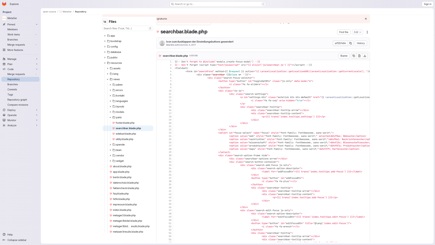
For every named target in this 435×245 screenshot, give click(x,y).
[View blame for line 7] (159, 81)
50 (170, 220)
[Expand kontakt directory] (110, 96)
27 (170, 145)
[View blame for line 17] (159, 113)
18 (170, 116)
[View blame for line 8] (159, 84)
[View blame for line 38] (159, 181)
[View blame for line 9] (159, 87)
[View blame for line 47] (159, 210)
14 (170, 103)
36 (170, 174)
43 (170, 197)
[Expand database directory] (105, 52)
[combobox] (127, 28)
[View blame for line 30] (159, 155)
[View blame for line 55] (159, 236)
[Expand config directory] (105, 47)
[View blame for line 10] (159, 90)
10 (170, 90)
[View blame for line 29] (159, 152)
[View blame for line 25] (159, 139)
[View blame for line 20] (159, 123)
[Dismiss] (366, 19)
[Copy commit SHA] (350, 43)
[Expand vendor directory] (110, 155)
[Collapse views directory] (108, 79)
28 (170, 149)
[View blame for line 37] (159, 178)
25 (170, 139)
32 (170, 161)
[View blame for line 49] (159, 216)
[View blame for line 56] (159, 239)
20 (170, 123)
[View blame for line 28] (159, 149)
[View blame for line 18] (159, 116)
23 (170, 132)
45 (170, 203)
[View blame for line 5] (159, 74)
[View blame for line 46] (159, 207)
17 (170, 113)
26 (170, 142)
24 (170, 136)
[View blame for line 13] (159, 100)
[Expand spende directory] (110, 145)
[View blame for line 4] (159, 71)
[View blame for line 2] (159, 65)
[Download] (365, 56)
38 (170, 181)
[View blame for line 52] (159, 226)
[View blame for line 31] (159, 158)
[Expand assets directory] (108, 68)
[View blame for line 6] (159, 77)
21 (170, 126)
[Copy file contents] (353, 56)
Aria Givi (170, 45)
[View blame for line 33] (159, 165)
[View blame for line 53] (159, 229)
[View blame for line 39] (159, 184)
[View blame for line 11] (159, 94)
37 (170, 178)
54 (170, 233)
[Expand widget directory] (110, 161)
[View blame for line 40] (159, 187)
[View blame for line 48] (159, 213)
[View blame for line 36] (159, 174)
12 (170, 97)
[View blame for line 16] (159, 110)
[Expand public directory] (105, 57)
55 (170, 236)
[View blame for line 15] (159, 107)
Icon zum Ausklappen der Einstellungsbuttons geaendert (199, 41)
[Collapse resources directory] (105, 63)
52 (170, 226)
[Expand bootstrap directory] (105, 41)
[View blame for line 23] (159, 132)
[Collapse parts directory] (110, 117)
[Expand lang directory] (108, 74)
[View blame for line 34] (159, 168)
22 (170, 129)
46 (170, 207)
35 (170, 171)
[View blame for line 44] (159, 200)
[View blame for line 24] (159, 136)
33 (170, 165)
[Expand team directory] (110, 150)
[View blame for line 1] (159, 61)
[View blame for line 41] (159, 191)
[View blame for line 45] (159, 204)
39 (170, 184)
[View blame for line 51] (159, 223)
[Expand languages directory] (110, 101)
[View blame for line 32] (159, 162)
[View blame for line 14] (159, 103)
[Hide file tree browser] (105, 21)
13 (170, 100)
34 (170, 168)
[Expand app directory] (105, 36)
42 (170, 194)
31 (170, 158)
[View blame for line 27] (159, 145)
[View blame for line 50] (159, 220)
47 (170, 210)
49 (170, 216)
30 (170, 155)
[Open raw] (359, 56)
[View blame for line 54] (159, 233)
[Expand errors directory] (110, 90)
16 (170, 110)
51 (170, 223)
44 (170, 200)
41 (170, 191)
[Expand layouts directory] (110, 106)
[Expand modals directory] (110, 112)
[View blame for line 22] (159, 129)
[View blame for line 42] (159, 194)
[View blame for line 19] (159, 119)
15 (170, 106)
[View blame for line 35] (159, 171)
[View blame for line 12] (159, 97)
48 (170, 213)
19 (170, 119)
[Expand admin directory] (110, 85)
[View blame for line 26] (159, 142)
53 (170, 229)
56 (170, 239)
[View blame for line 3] (159, 68)
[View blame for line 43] (159, 197)
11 (170, 94)
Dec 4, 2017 (190, 45)
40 (170, 187)
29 (170, 152)
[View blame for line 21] (159, 126)
